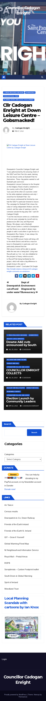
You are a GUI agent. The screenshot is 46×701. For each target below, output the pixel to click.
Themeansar (22, 697)
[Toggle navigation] (23, 77)
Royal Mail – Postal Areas (15, 557)
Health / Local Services (15, 338)
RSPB (7, 563)
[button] (42, 77)
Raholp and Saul (13, 363)
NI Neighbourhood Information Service (21, 550)
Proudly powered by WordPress (15, 695)
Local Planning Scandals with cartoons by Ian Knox (21, 602)
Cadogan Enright (22, 128)
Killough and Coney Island (16, 359)
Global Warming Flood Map (16, 544)
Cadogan (26, 349)
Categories (9, 454)
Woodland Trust (11, 589)
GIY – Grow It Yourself (14, 537)
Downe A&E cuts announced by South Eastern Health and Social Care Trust (21, 346)
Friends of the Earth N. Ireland (17, 531)
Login (4, 659)
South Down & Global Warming (18, 576)
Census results (11, 511)
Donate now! (9, 489)
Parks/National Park (11, 96)
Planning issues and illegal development (19, 99)
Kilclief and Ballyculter (16, 388)
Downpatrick (30, 92)
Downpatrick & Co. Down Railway (19, 518)
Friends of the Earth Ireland (16, 524)
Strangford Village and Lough (18, 367)
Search (7, 424)
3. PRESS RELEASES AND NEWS (14, 92)
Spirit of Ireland (11, 582)
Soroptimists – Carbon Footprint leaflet (21, 569)
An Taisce (8, 505)
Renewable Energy (13, 391)
